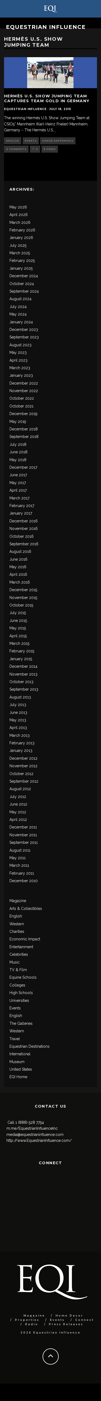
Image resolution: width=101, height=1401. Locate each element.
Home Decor (69, 1315)
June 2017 (18, 475)
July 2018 (17, 444)
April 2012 (18, 819)
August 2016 (20, 551)
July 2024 (18, 306)
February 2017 (21, 505)
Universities (19, 1000)
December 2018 (23, 429)
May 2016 (17, 567)
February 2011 (21, 873)
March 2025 (19, 253)
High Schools (21, 993)
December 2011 (23, 827)
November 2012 (23, 766)
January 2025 (21, 268)
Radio (31, 1324)
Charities (16, 931)
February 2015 (21, 651)
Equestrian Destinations (29, 1046)
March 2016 (19, 582)
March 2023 (19, 368)
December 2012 (23, 758)
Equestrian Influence (46, 27)
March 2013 (19, 735)
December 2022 (23, 383)
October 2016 (21, 536)
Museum (17, 1062)
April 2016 (18, 574)
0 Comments (16, 149)
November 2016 (23, 528)
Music (14, 962)
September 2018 (24, 436)
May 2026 (18, 207)
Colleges (17, 985)
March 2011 (19, 865)
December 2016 (23, 521)
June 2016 (18, 559)
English (12, 140)
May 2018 (17, 460)
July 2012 (17, 796)
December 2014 (23, 666)
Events (31, 140)
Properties (27, 1320)
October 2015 (21, 605)
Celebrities (18, 954)
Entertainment (21, 947)
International (19, 1054)
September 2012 (23, 781)
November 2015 (23, 597)
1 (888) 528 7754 (29, 1122)
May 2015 (17, 628)
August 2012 (20, 789)
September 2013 (23, 689)
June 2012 (18, 804)
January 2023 (21, 375)
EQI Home (18, 1077)
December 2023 (23, 329)
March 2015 (19, 643)
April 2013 (18, 727)
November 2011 (23, 835)
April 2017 (18, 490)
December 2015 (23, 590)
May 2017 (17, 483)
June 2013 (18, 712)
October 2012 (21, 774)
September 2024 (24, 291)
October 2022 (21, 398)
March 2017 (19, 498)
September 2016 (24, 544)
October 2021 (21, 406)
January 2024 (21, 322)
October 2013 (21, 682)
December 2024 (23, 276)
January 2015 (20, 659)
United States (20, 1069)
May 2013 (17, 720)
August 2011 (19, 850)
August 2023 (20, 345)
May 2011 (17, 858)
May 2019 (17, 421)
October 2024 (21, 284)
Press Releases (66, 1324)
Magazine (17, 901)
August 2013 (20, 697)
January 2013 (20, 750)
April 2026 (18, 215)
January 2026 (21, 237)
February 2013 (21, 743)
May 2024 (18, 314)
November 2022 (23, 391)
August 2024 (20, 299)
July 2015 (17, 613)
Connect (84, 1320)
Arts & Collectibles (25, 908)
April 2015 (18, 636)
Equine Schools (23, 977)
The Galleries (21, 1023)
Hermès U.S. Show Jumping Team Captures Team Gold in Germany (47, 98)
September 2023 (24, 337)
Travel (14, 1039)
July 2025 (17, 245)
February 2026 (22, 230)
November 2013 (23, 674)
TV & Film (18, 970)
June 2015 (18, 620)
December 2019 (23, 414)
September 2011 (23, 842)
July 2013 (17, 705)
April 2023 (18, 360)
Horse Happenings (57, 140)
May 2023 (18, 352)
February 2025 (22, 260)
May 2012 (17, 812)
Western (16, 924)
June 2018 (18, 452)
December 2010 (23, 881)
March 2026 (19, 222)
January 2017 (20, 513)
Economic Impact (24, 939)
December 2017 (23, 467)
